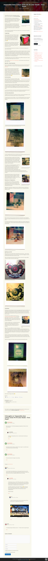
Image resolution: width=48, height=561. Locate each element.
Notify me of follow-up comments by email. (12, 550)
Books (38, 0)
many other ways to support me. (25, 559)
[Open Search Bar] (47, 1)
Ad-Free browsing (36, 19)
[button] (46, 559)
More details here (21, 410)
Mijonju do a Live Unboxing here (14, 60)
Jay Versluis (11, 478)
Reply (9, 438)
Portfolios (43, 0)
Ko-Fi (42, 26)
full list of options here (40, 31)
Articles (30, 0)
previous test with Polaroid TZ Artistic (10, 316)
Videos (34, 0)
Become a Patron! (36, 16)
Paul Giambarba (9, 422)
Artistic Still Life (10, 464)
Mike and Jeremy (8, 402)
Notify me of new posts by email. (10, 552)
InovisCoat (6, 66)
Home (26, 0)
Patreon (40, 26)
